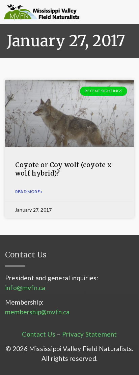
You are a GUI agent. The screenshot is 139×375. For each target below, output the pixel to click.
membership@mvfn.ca (37, 312)
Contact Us (38, 334)
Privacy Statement (89, 334)
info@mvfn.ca (25, 287)
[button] (99, 12)
